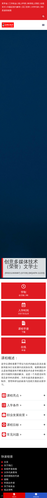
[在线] (23, 341)
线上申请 (22, 3)
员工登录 (26, 7)
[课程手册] (23, 323)
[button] (43, 16)
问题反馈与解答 (14, 7)
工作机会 (13, 3)
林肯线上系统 (33, 3)
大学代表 (35, 7)
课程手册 (23, 328)
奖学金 (5, 3)
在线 (23, 347)
